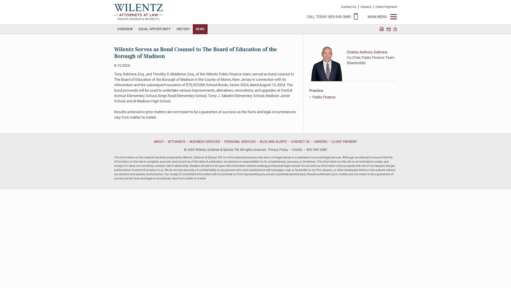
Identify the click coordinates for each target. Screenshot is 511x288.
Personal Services (240, 142)
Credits (297, 150)
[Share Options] (395, 29)
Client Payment (386, 7)
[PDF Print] (382, 29)
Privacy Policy (278, 150)
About (159, 142)
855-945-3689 (317, 150)
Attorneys (176, 142)
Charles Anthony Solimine (367, 52)
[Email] (389, 29)
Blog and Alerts (273, 142)
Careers (365, 7)
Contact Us (348, 7)
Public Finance (324, 97)
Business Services (205, 142)
